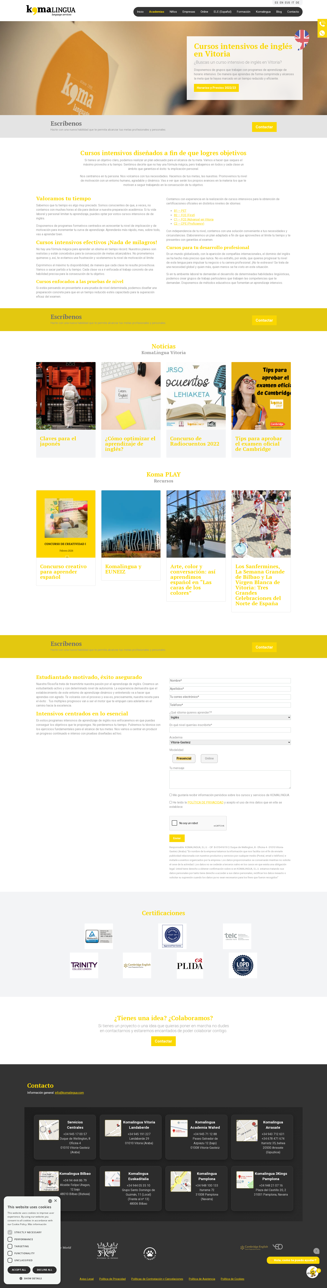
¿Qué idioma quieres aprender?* (190, 712)
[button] (32, 1278)
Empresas (188, 11)
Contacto (293, 11)
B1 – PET (180, 211)
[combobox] (50, 1201)
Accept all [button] (19, 1269)
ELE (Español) (222, 11)
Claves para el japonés (58, 441)
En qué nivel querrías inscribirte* (190, 725)
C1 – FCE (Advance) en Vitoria (193, 219)
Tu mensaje (176, 768)
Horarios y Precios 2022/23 (216, 88)
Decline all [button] (44, 1269)
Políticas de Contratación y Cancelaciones (157, 1279)
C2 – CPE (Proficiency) (189, 223)
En (281, 2)
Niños (173, 11)
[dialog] (32, 1240)
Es (276, 2)
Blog (279, 11)
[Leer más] (66, 396)
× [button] (55, 1200)
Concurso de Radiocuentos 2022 (194, 441)
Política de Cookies (232, 1279)
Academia (175, 737)
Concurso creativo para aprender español (63, 571)
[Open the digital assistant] (312, 1272)
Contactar (264, 127)
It (293, 2)
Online (204, 11)
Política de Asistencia (202, 1279)
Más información (37, 1224)
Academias (156, 11)
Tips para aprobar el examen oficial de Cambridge (258, 443)
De (297, 2)
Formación (243, 11)
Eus (287, 2)
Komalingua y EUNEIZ (123, 569)
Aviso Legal (87, 1279)
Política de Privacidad (112, 1279)
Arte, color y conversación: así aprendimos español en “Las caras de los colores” (193, 579)
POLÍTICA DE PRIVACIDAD (205, 802)
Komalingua (263, 11)
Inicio (140, 11)
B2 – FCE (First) (184, 215)
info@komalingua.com (69, 1092)
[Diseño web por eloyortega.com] (286, 1247)
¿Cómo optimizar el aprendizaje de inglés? (130, 443)
